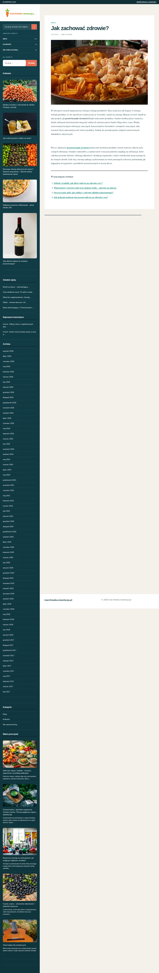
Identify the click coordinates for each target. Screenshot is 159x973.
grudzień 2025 (8, 392)
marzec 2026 (8, 377)
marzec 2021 (8, 506)
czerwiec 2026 (8, 361)
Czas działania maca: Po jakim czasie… (18, 292)
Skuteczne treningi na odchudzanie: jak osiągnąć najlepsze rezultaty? (18, 859)
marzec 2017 (8, 686)
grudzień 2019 (8, 573)
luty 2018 (6, 630)
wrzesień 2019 (8, 583)
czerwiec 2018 (8, 609)
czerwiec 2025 (8, 423)
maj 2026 (6, 366)
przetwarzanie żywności (78, 147)
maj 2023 (6, 475)
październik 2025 (9, 403)
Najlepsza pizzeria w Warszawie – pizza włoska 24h (18, 206)
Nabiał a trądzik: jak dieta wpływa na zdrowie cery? (78, 183)
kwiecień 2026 (8, 372)
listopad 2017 (8, 645)
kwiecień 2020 (8, 552)
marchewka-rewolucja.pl (58, 600)
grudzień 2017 (8, 640)
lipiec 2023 (7, 470)
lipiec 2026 (7, 356)
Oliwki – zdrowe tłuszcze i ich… (15, 302)
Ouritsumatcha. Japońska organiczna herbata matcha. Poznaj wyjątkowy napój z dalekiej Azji (19, 812)
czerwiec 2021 (8, 490)
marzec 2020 (8, 557)
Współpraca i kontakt (146, 2)
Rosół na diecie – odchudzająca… (16, 287)
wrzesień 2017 (8, 655)
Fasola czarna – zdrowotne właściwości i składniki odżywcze (19, 905)
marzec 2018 (8, 625)
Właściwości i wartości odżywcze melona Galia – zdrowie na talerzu (85, 187)
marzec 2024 (8, 464)
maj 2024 (6, 459)
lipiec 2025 (7, 418)
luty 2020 (6, 563)
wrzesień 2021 (8, 485)
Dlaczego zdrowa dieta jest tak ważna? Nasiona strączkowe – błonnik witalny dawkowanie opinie (18, 171)
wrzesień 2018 (8, 594)
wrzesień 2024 (8, 449)
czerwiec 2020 (8, 547)
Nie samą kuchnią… (11, 724)
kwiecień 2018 (8, 619)
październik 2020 (9, 532)
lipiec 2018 (7, 604)
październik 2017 (9, 650)
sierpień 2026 (8, 351)
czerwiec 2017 (8, 671)
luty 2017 (6, 692)
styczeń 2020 (8, 568)
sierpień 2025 (8, 413)
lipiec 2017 (7, 666)
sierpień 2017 (8, 661)
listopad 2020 (8, 527)
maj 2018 (6, 614)
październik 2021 (9, 480)
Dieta (5, 714)
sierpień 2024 (8, 454)
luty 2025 (6, 444)
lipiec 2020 (7, 542)
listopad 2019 (8, 578)
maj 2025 (6, 428)
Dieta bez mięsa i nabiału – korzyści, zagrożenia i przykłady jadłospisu (17, 772)
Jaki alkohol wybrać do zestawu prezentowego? (15, 262)
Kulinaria (6, 719)
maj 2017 (6, 676)
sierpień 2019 (8, 588)
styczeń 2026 (8, 387)
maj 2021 (6, 496)
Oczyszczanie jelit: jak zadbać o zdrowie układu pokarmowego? (83, 192)
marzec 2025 (8, 439)
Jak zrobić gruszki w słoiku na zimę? (17, 138)
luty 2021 (6, 511)
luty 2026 (6, 382)
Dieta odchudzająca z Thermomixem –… (19, 308)
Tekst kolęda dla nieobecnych (14, 945)
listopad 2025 (8, 397)
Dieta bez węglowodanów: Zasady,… (17, 297)
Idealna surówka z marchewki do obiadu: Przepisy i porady (19, 106)
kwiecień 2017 (8, 681)
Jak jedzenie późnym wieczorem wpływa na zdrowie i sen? (81, 197)
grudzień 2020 (8, 521)
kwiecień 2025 (8, 434)
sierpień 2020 (8, 537)
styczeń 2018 (8, 635)
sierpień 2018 (8, 599)
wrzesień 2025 (8, 408)
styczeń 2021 (8, 516)
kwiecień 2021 (8, 501)
